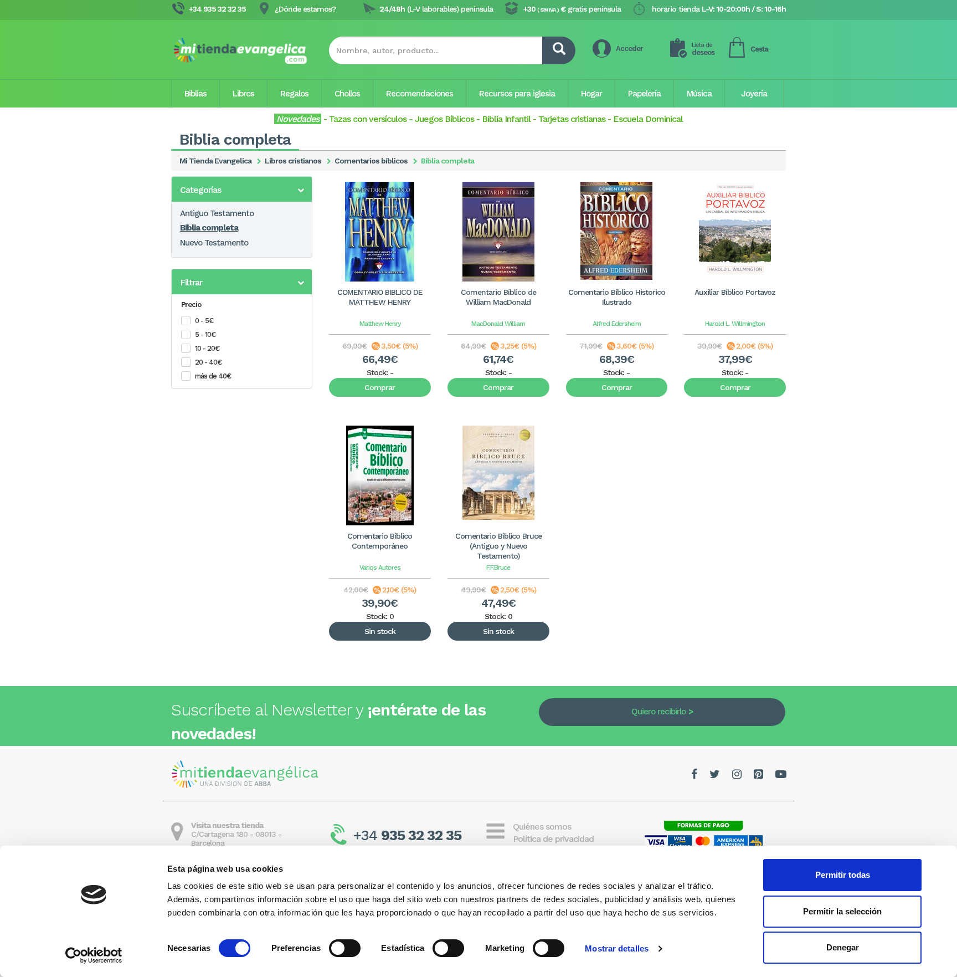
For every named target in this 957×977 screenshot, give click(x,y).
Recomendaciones (419, 94)
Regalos (294, 94)
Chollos (347, 94)
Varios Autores (379, 567)
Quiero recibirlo (658, 712)
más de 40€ (213, 376)
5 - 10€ (205, 334)
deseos (703, 49)
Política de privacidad (553, 838)
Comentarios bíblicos (371, 160)
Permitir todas (842, 874)
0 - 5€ (204, 320)
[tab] (242, 189)
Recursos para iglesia (517, 94)
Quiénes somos (542, 826)
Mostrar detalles (617, 948)
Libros (243, 94)
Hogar (591, 94)
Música (699, 94)
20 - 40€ (208, 362)
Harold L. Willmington (735, 324)
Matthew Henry (379, 324)
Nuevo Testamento (214, 243)
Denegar (842, 947)
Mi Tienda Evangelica (215, 160)
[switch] (345, 948)
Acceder (629, 48)
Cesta (759, 49)
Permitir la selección (842, 911)
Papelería (644, 94)
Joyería (754, 94)
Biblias (195, 94)
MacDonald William (498, 324)
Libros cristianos (293, 160)
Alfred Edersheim (617, 324)
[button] (241, 190)
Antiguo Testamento (217, 213)
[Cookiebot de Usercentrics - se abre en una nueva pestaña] (93, 955)
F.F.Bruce (498, 567)
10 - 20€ (207, 348)
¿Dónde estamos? (305, 8)
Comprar (379, 387)
